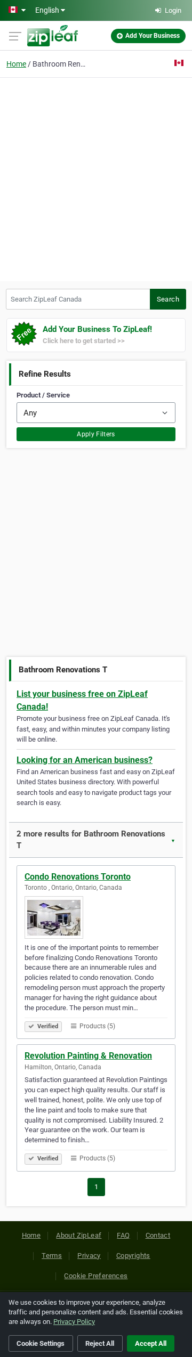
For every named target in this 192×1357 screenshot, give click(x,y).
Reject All (99, 1343)
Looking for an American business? (85, 760)
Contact (158, 1235)
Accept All (150, 1343)
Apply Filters (96, 434)
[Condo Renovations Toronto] (96, 917)
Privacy (89, 1256)
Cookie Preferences (95, 1276)
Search (168, 299)
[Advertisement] (96, 178)
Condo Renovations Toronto (78, 877)
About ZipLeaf (78, 1235)
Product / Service (43, 395)
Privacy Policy (74, 1322)
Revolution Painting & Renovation (88, 1056)
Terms (52, 1256)
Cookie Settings (41, 1343)
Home (16, 64)
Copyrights (133, 1256)
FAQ (123, 1235)
